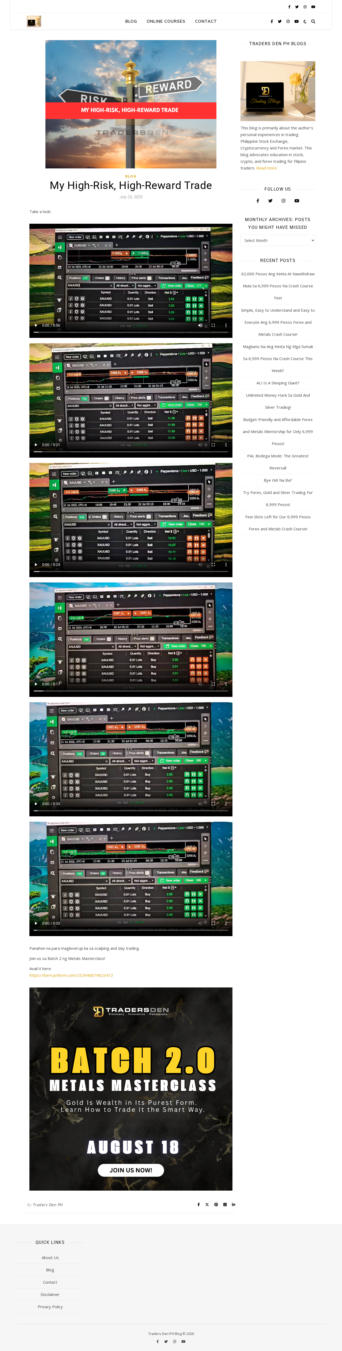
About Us (50, 1257)
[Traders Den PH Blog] (34, 21)
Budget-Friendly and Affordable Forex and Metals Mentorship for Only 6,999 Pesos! (278, 431)
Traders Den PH (48, 1204)
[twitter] (297, 6)
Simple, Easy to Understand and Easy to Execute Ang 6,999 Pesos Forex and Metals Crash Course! (278, 322)
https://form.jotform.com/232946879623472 (71, 975)
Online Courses (166, 21)
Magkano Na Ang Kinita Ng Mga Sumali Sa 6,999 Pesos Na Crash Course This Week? (278, 358)
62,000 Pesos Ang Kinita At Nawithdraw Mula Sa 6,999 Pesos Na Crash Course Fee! (278, 285)
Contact (206, 21)
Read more (266, 168)
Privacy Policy (50, 1306)
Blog (131, 21)
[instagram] (305, 6)
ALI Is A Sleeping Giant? (278, 382)
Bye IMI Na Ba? (278, 480)
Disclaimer (50, 1294)
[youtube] (313, 6)
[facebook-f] (289, 6)
